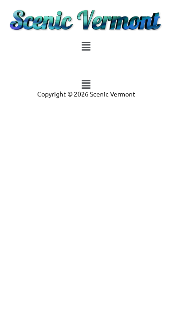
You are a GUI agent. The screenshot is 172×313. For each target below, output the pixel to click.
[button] (86, 46)
